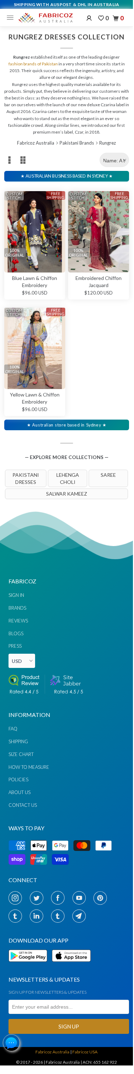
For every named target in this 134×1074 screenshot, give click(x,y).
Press (15, 646)
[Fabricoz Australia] (45, 17)
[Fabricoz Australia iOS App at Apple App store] (71, 965)
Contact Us (23, 805)
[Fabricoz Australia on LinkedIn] (38, 916)
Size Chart (21, 754)
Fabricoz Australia (35, 143)
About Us (19, 792)
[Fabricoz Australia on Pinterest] (102, 898)
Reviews (18, 621)
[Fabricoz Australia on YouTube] (81, 898)
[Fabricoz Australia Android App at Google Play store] (30, 965)
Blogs (16, 633)
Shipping (18, 741)
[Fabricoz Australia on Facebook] (60, 898)
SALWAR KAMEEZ (66, 494)
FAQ (13, 729)
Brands (17, 608)
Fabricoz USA (84, 1051)
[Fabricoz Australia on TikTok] (60, 916)
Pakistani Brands (77, 143)
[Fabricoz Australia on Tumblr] (17, 916)
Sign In (16, 595)
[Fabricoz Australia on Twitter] (38, 898)
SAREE (108, 475)
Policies (18, 779)
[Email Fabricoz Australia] (81, 916)
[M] (12, 18)
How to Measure (29, 767)
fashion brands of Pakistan (33, 63)
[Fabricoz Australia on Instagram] (17, 898)
